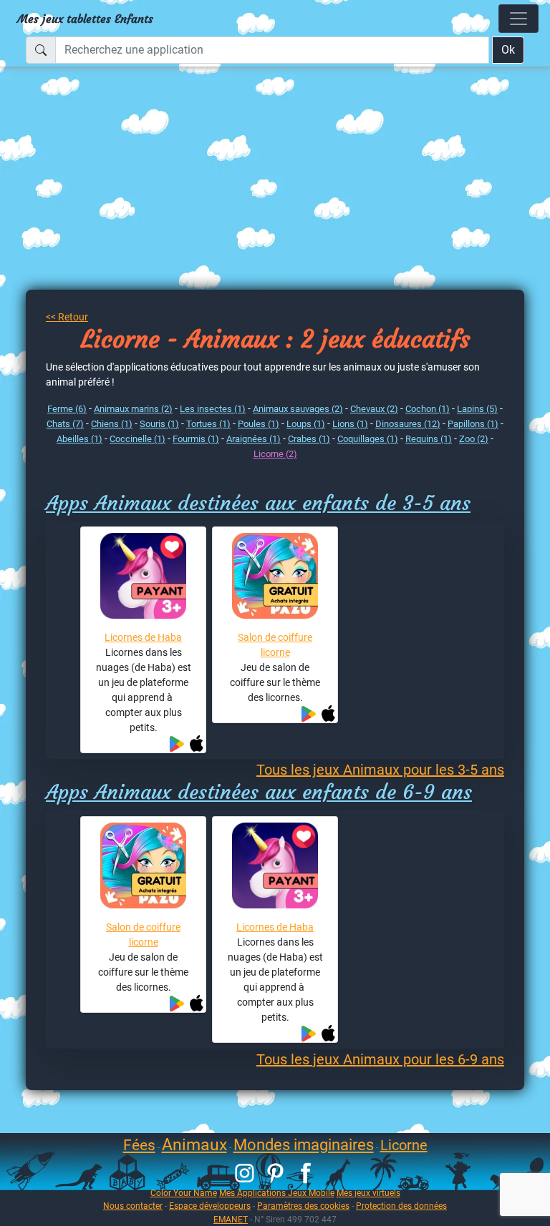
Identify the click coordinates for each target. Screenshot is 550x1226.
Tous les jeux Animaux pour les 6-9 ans (380, 1059)
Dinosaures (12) (407, 423)
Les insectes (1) (213, 408)
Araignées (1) (253, 438)
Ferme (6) (67, 408)
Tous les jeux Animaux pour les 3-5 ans (380, 769)
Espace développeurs (210, 1205)
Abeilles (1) (79, 438)
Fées (139, 1145)
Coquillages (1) (367, 438)
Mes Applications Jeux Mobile (276, 1192)
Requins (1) (428, 438)
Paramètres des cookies (303, 1205)
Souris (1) (159, 423)
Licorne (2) (275, 453)
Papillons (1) (473, 423)
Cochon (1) (427, 408)
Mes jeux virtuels (368, 1192)
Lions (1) (350, 423)
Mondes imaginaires (303, 1145)
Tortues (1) (208, 423)
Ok (508, 50)
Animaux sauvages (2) (298, 408)
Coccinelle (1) (137, 438)
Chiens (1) (111, 423)
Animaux (194, 1144)
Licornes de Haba (143, 637)
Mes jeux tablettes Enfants (85, 18)
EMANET (230, 1219)
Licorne (404, 1145)
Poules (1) (258, 423)
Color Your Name (183, 1192)
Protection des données (401, 1205)
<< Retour (67, 317)
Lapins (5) (477, 408)
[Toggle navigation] (518, 18)
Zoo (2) (473, 438)
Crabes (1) (309, 438)
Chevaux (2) (374, 408)
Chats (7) (65, 423)
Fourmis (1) (196, 438)
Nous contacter (133, 1205)
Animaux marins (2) (133, 408)
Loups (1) (305, 423)
